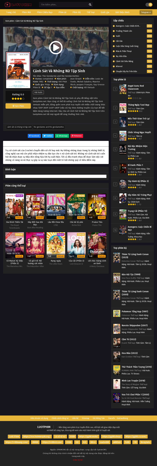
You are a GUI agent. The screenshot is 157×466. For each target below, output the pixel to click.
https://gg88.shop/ (111, 436)
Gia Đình (145, 218)
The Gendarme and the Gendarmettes (49, 127)
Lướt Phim (14, 436)
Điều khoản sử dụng (39, 418)
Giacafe (111, 418)
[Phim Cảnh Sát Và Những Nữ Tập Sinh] (17, 6)
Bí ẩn (144, 264)
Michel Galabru (84, 81)
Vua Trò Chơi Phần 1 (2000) (135, 394)
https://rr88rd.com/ (52, 442)
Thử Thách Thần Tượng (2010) (137, 367)
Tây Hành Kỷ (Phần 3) (138, 181)
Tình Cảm (140, 108)
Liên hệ (75, 418)
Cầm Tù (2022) (129, 339)
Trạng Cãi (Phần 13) (137, 211)
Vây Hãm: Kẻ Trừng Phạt (140, 195)
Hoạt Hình (143, 318)
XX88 (72, 436)
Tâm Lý (139, 136)
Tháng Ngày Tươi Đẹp (138, 105)
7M (135, 442)
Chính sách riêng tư (60, 418)
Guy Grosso (98, 84)
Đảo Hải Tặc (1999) (131, 274)
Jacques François (84, 84)
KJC (77, 442)
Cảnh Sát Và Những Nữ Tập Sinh (19, 127)
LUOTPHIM (43, 427)
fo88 (127, 442)
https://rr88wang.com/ (17, 442)
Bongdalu (145, 442)
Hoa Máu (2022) (130, 353)
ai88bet (117, 442)
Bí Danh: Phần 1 (135, 165)
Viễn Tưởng (145, 401)
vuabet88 (104, 442)
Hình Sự (133, 172)
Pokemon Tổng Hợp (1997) (135, 311)
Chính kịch (140, 92)
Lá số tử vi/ (60, 436)
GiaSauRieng (122, 418)
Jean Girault (75, 78)
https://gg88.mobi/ (88, 436)
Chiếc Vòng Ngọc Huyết (139, 132)
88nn (93, 442)
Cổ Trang (134, 387)
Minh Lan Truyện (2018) (133, 380)
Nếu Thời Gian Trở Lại (139, 118)
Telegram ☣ (146, 12)
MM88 (35, 442)
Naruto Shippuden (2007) (134, 325)
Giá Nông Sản (99, 418)
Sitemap (85, 418)
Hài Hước (38, 92)
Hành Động (141, 153)
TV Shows (135, 374)
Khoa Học (138, 237)
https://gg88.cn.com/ (135, 436)
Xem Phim (19, 106)
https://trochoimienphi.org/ (36, 436)
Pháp (47, 84)
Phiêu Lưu (134, 156)
